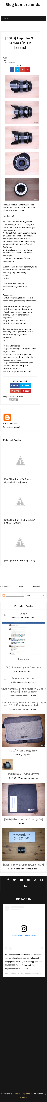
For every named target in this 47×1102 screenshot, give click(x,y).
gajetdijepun (17, 360)
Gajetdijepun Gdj (26, 973)
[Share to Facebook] (17, 399)
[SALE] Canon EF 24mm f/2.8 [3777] (23, 864)
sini (29, 371)
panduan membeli (18, 323)
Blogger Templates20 (22, 1094)
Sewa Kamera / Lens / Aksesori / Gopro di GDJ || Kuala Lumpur (23, 690)
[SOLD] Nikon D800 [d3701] (23, 774)
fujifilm (5, 59)
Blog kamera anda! (23, 4)
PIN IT (27, 391)
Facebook (7, 337)
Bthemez (24, 1097)
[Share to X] (14, 399)
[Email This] (10, 399)
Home (20, 586)
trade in (12, 351)
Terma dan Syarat (16, 210)
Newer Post (5, 586)
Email (5, 340)
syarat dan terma (17, 320)
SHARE (15, 385)
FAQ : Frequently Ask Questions (23, 667)
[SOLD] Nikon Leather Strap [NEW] (23, 819)
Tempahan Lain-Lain (23, 678)
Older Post (35, 586)
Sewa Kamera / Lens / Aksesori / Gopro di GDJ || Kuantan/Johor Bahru (23, 704)
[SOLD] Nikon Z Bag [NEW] (23, 750)
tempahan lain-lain (11, 368)
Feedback (23, 659)
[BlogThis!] (12, 399)
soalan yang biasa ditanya (21, 309)
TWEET (27, 385)
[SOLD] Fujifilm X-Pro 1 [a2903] (19, 560)
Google (23, 613)
